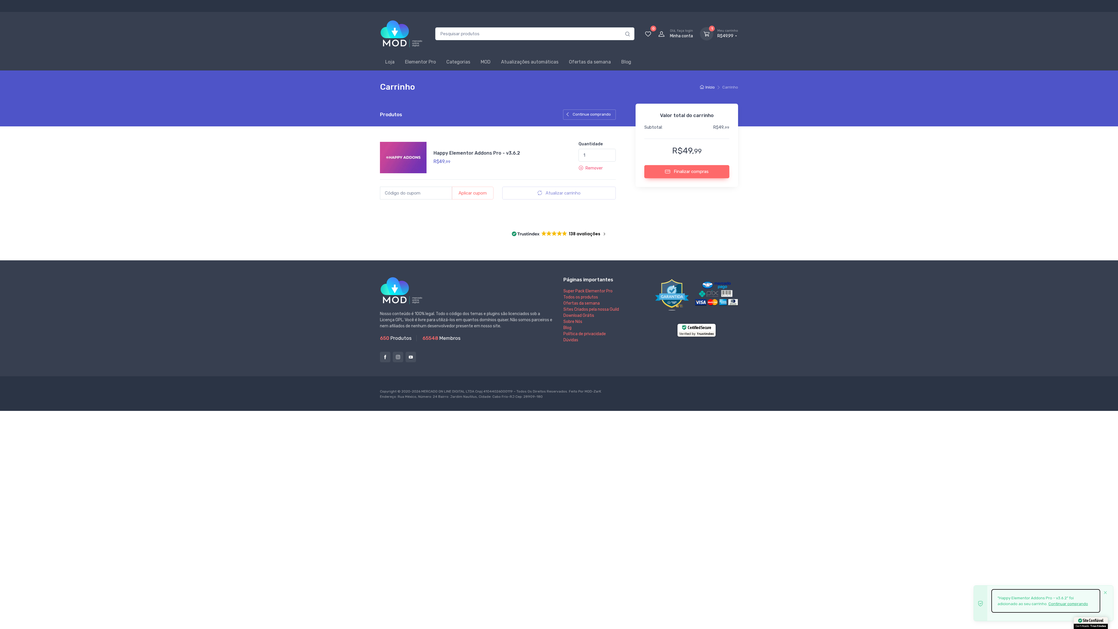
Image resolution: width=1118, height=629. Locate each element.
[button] (591, 168)
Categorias (458, 62)
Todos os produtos (580, 297)
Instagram (398, 357)
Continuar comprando (1068, 604)
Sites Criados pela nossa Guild (591, 309)
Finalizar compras (691, 171)
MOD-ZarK (593, 391)
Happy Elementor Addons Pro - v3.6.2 (477, 153)
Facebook (385, 357)
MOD (486, 62)
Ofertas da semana (590, 62)
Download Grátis (578, 315)
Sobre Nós (572, 321)
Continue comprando (591, 114)
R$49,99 (727, 33)
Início (710, 87)
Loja (390, 62)
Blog (626, 62)
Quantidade (591, 144)
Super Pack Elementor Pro (588, 291)
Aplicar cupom (473, 193)
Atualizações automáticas (529, 62)
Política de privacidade (584, 333)
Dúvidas (570, 340)
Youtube (411, 357)
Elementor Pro (420, 62)
